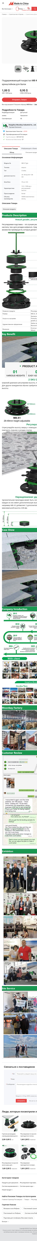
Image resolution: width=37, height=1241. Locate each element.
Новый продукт (7, 1190)
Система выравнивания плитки (11, 1186)
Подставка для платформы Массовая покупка (18, 1218)
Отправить (21, 1101)
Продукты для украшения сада (11, 1183)
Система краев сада (26, 1186)
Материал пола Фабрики (11, 1208)
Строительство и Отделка (16, 14)
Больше (4, 1221)
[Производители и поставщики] (18, 3)
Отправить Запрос (19, 100)
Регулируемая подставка (28, 1183)
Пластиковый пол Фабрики (12, 1213)
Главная (4, 14)
